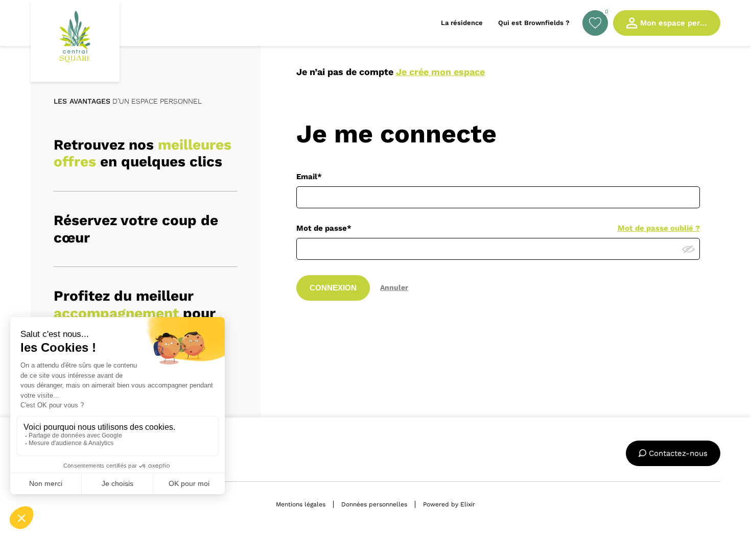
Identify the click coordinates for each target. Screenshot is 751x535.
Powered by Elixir (449, 504)
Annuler (394, 287)
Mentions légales (300, 504)
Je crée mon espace (440, 71)
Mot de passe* (323, 228)
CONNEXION (333, 287)
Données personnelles (374, 504)
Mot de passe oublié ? (659, 228)
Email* (309, 176)
